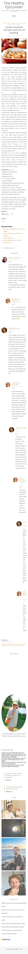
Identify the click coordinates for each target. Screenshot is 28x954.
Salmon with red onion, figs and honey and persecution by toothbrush (13, 756)
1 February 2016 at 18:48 (13, 330)
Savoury (18, 24)
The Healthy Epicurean (14, 5)
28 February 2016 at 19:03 (7, 641)
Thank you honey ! (8, 238)
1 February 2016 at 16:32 (17, 302)
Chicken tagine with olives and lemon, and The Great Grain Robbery (13, 762)
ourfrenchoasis (14, 328)
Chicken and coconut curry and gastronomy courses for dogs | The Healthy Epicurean (13, 644)
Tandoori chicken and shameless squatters (13, 758)
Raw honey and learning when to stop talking (12, 760)
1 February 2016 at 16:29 (13, 259)
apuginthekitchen (14, 258)
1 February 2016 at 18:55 (17, 386)
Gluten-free (6, 23)
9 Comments (18, 36)
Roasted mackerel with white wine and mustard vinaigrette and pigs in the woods (13, 753)
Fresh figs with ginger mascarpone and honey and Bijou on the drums (12, 765)
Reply (10, 261)
